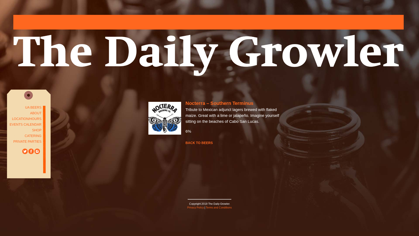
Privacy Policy (195, 207)
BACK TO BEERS (199, 143)
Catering (33, 136)
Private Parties (27, 141)
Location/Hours (26, 119)
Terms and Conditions (219, 207)
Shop (36, 130)
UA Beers (33, 107)
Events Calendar (25, 124)
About (35, 113)
